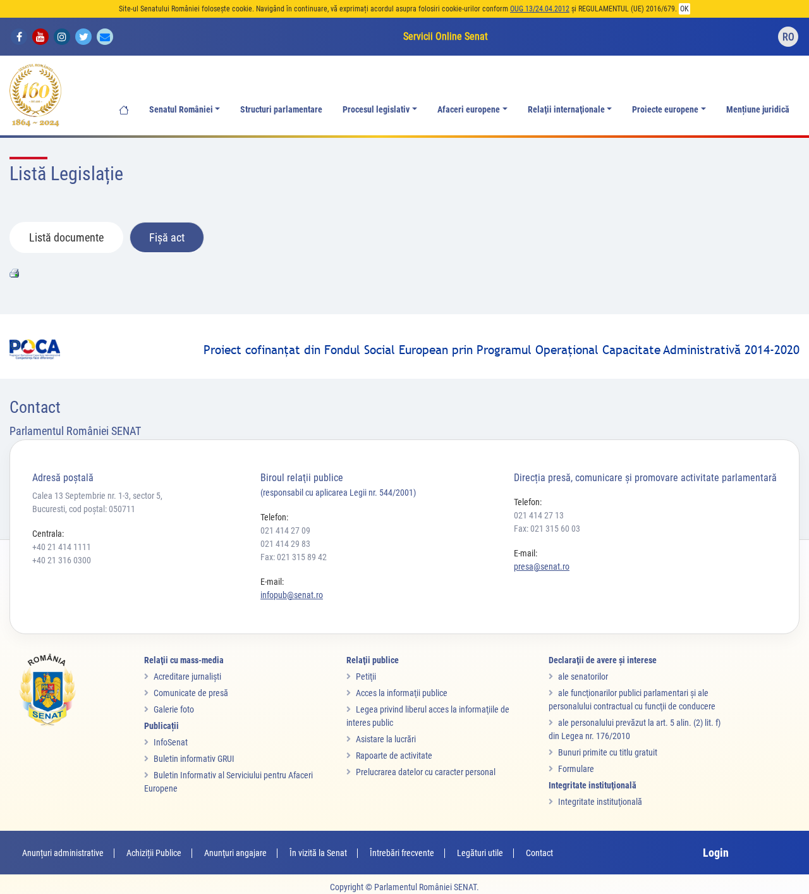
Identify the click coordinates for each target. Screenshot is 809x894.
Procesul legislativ (376, 109)
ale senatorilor (583, 676)
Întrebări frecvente (402, 853)
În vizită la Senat (318, 853)
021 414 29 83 (285, 544)
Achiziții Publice (153, 853)
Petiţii (366, 676)
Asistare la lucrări (386, 739)
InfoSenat (171, 742)
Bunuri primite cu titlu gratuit (607, 752)
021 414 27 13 (539, 515)
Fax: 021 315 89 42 (293, 557)
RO (788, 37)
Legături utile (480, 853)
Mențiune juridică (757, 109)
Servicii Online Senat (445, 36)
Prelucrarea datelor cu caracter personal (426, 772)
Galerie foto (174, 709)
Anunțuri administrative (63, 853)
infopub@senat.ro (291, 595)
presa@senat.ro (541, 566)
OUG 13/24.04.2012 (539, 8)
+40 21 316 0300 (61, 560)
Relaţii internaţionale (566, 109)
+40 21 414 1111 (61, 547)
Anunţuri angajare (235, 853)
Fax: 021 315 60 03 (547, 529)
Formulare (576, 769)
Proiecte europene (665, 109)
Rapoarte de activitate (394, 755)
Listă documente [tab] (66, 237)
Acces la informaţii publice (401, 693)
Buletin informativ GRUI (194, 759)
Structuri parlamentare (281, 109)
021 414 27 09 (285, 530)
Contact (539, 853)
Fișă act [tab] (167, 237)
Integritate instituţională (600, 802)
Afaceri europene (468, 109)
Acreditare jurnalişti (187, 676)
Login (716, 852)
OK (684, 8)
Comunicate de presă (191, 693)
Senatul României (181, 109)
